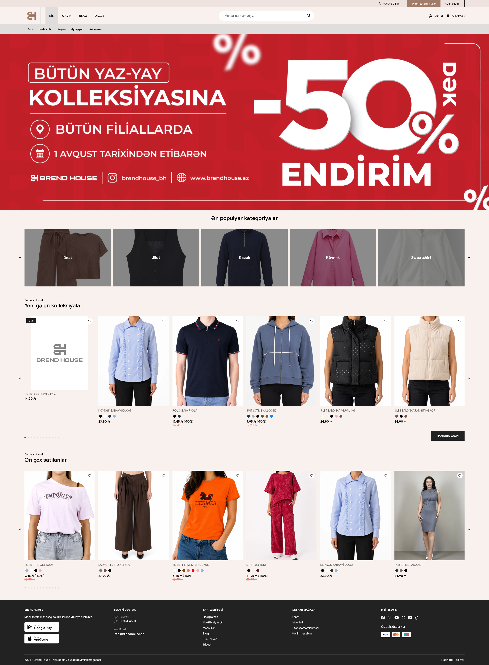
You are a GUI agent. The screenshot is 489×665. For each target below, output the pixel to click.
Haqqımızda (210, 617)
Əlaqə (206, 644)
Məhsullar (209, 628)
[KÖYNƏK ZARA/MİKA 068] (133, 361)
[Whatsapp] (403, 617)
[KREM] (322, 416)
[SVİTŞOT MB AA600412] (281, 361)
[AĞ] (105, 416)
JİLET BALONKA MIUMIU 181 (337, 410)
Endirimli (45, 29)
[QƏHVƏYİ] (267, 416)
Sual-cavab (452, 3)
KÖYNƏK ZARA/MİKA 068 (115, 410)
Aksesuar (96, 29)
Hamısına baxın (448, 435)
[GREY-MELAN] (253, 416)
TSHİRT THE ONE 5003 (38, 565)
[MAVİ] (26, 570)
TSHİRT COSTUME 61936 (40, 394)
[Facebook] (383, 617)
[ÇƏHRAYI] (40, 570)
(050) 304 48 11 (392, 3)
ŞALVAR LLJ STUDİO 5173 (114, 565)
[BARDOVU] (258, 570)
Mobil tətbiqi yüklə (424, 3)
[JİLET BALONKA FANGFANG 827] (429, 361)
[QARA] (100, 416)
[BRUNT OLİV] (262, 416)
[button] (20, 258)
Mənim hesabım (302, 633)
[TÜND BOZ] (100, 570)
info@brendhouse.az (129, 634)
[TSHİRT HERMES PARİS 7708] (207, 515)
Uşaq (83, 16)
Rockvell (459, 660)
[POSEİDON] (248, 416)
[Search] (308, 16)
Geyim (61, 29)
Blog (206, 633)
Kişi (51, 16)
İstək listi (297, 622)
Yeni (30, 29)
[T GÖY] (396, 570)
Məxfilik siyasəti (213, 622)
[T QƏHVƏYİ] (184, 570)
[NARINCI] (188, 570)
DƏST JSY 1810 (256, 565)
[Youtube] (396, 617)
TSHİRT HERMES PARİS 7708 (190, 565)
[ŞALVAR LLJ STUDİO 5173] (133, 515)
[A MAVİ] (114, 416)
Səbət (295, 617)
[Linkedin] (410, 617)
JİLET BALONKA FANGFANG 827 (414, 410)
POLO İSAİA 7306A (184, 410)
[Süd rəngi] (327, 416)
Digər (99, 16)
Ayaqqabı (77, 29)
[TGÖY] (110, 416)
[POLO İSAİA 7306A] (207, 361)
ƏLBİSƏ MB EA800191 (408, 565)
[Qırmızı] (193, 570)
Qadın (66, 16)
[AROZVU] (336, 416)
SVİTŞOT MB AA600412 (261, 410)
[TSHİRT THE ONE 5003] (59, 515)
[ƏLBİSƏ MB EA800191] (429, 515)
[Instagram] (389, 617)
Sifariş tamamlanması (305, 628)
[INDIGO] (271, 416)
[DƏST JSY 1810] (281, 515)
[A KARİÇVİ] (406, 416)
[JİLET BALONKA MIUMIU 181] (355, 361)
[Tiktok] (416, 617)
